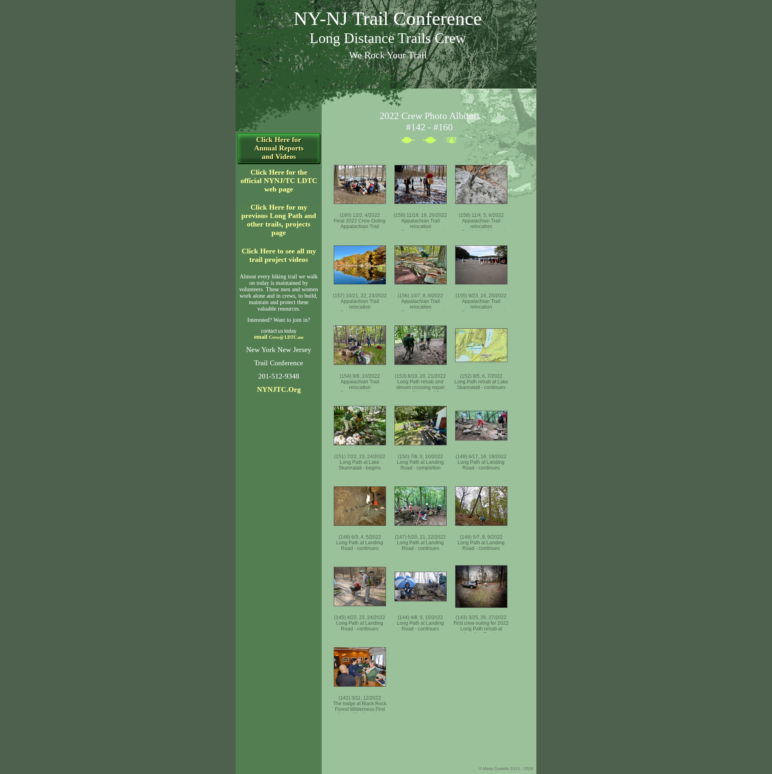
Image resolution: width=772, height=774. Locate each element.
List (455, 141)
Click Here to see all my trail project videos (279, 255)
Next (411, 141)
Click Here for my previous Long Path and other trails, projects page (278, 220)
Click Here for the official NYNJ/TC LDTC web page (278, 180)
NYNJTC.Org (279, 389)
